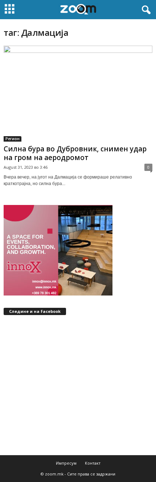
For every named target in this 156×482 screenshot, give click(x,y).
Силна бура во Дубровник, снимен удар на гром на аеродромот (75, 153)
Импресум (66, 463)
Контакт (92, 463)
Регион (12, 138)
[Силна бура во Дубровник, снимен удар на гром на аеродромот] (78, 94)
